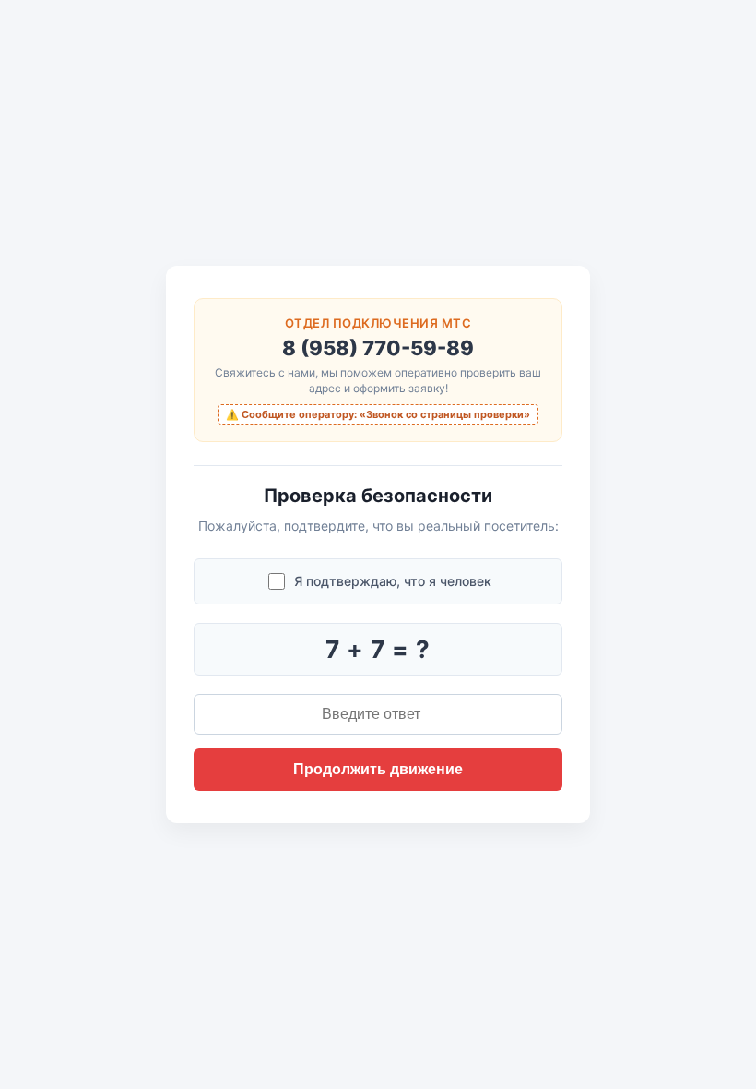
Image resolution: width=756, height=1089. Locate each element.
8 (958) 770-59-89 (378, 348)
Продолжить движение (378, 769)
